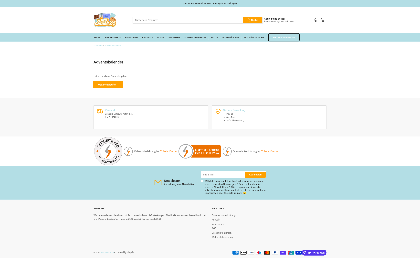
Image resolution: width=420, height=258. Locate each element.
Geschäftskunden (254, 37)
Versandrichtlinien (221, 232)
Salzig (214, 37)
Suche (254, 20)
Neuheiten (174, 37)
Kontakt (216, 219)
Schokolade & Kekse (195, 37)
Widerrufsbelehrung (222, 237)
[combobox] (198, 20)
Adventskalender (113, 45)
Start (97, 37)
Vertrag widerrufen (284, 37)
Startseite (98, 45)
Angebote (147, 37)
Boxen (160, 37)
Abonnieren (255, 174)
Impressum (218, 224)
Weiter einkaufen (107, 84)
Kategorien (131, 37)
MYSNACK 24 (107, 252)
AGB (214, 228)
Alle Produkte (113, 37)
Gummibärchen (230, 37)
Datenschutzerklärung (223, 215)
